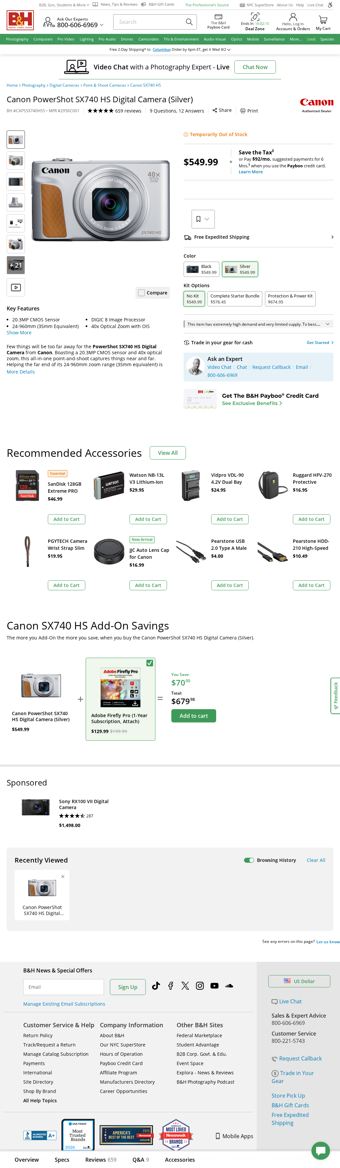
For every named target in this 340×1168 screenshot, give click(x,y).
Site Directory (38, 1082)
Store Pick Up (288, 1095)
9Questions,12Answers (177, 111)
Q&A (140, 1159)
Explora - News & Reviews (205, 1072)
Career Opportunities (123, 1091)
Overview (27, 1159)
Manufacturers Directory (127, 1082)
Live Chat (315, 4)
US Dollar (304, 981)
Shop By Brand (39, 1091)
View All (168, 453)
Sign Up (127, 987)
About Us (285, 4)
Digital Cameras (64, 85)
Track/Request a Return (49, 1045)
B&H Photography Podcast (205, 1082)
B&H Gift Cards (290, 1105)
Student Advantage (198, 1045)
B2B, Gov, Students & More (62, 4)
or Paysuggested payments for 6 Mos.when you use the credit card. (282, 162)
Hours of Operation (121, 1054)
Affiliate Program (118, 1072)
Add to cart (194, 715)
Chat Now (255, 67)
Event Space (190, 1063)
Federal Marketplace (199, 1035)
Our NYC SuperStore (122, 1045)
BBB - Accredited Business (39, 1135)
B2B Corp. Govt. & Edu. (202, 1054)
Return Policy (37, 1035)
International (37, 1072)
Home (12, 85)
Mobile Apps (237, 1136)
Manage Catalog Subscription (56, 1054)
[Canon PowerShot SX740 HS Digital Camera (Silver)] (101, 199)
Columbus (162, 49)
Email (35, 987)
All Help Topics (40, 1100)
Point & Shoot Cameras (104, 85)
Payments (34, 1063)
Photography (33, 85)
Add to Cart (66, 519)
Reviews (101, 1159)
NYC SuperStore (260, 4)
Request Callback (300, 1058)
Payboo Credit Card (121, 1063)
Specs (62, 1159)
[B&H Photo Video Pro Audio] (23, 20)
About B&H (112, 1035)
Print (252, 111)
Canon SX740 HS (145, 85)
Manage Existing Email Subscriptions (64, 1004)
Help (300, 4)
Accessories (180, 1159)
